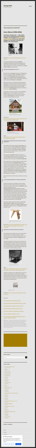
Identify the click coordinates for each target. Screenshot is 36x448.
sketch (13, 326)
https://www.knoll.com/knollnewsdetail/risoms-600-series (15, 303)
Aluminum (6, 390)
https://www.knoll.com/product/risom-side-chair (13, 308)
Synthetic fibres (7, 382)
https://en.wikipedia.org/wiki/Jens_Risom (11, 313)
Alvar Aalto (6, 89)
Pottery (6, 408)
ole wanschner (19, 325)
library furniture (13, 324)
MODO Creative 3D (8, 387)
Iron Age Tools (7, 416)
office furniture (15, 325)
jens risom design (23, 323)
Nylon (6, 385)
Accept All (18, 444)
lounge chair (18, 324)
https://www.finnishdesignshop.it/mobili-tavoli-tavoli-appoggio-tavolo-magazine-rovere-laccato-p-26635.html (15, 226)
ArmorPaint (7, 379)
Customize (6, 444)
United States (8, 327)
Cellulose (6, 398)
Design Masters (17, 320)
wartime (11, 327)
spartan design (17, 326)
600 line (24, 320)
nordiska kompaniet (9, 325)
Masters (5, 432)
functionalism (8, 322)
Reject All (12, 444)
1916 (20, 320)
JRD (4, 324)
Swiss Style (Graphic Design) (10, 411)
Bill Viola (6, 377)
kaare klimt (7, 324)
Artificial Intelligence (8, 403)
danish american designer (17, 321)
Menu (30, 6)
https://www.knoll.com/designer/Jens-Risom (12, 300)
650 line (5, 321)
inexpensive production (12, 323)
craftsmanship (11, 321)
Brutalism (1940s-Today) (9, 406)
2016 (22, 320)
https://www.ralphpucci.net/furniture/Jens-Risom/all (14, 311)
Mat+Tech (5, 434)
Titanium (6, 395)
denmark (23, 321)
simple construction (9, 326)
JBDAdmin (6, 320)
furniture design (12, 322)
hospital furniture (6, 323)
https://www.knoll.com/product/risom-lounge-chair (13, 305)
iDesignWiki (8, 6)
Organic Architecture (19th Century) (11, 393)
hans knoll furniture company (19, 322)
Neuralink (6, 414)
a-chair (7, 321)
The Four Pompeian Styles (9, 366)
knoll (9, 324)
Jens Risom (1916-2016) (13, 32)
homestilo (16, 119)
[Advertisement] (18, 15)
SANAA (6, 369)
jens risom (18, 323)
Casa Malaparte (7, 374)
